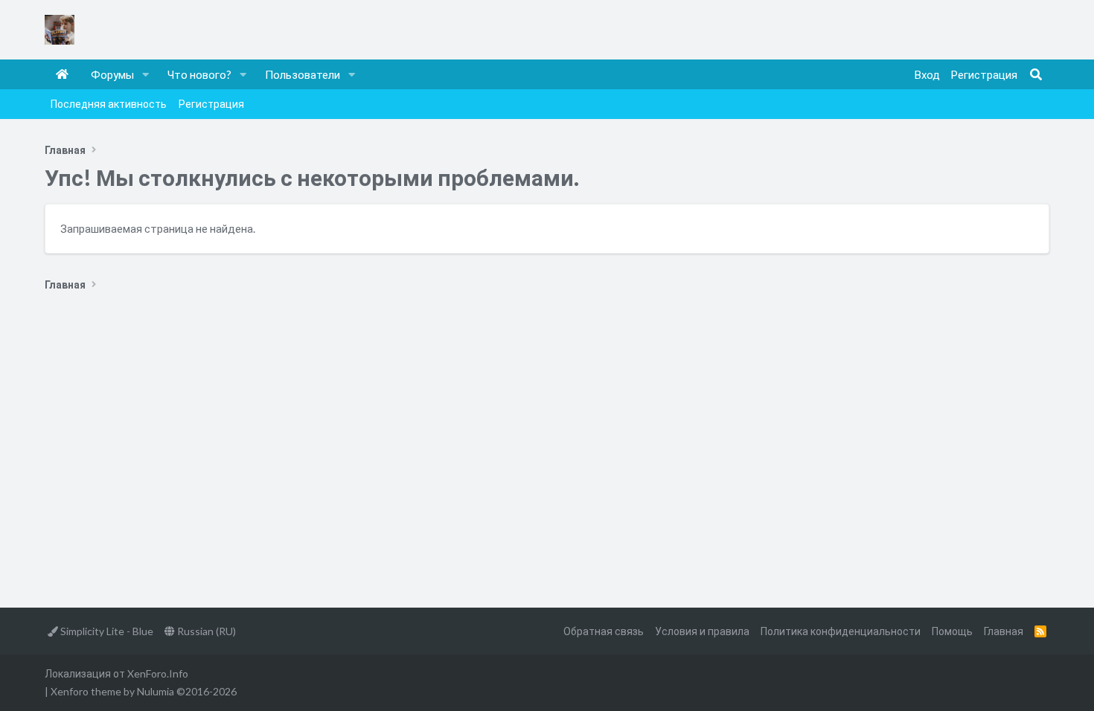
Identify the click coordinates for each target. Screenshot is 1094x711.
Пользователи (302, 74)
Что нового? (199, 74)
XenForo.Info (157, 673)
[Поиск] (1036, 74)
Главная (62, 74)
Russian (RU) (205, 631)
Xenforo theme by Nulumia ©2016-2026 (144, 691)
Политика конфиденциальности (841, 631)
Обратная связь (603, 631)
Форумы (112, 74)
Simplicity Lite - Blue (105, 631)
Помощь (952, 631)
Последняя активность (109, 103)
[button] (145, 74)
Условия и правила (702, 631)
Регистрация (211, 103)
